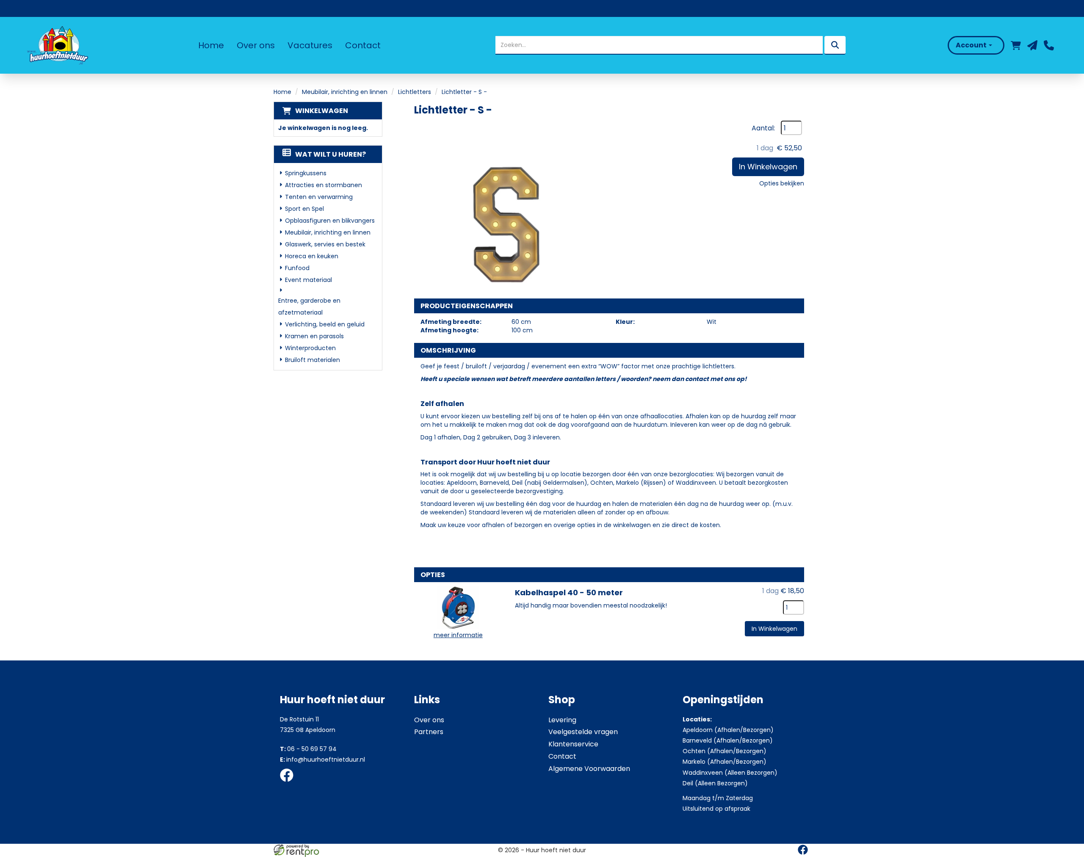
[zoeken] (835, 45)
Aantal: (763, 128)
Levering (562, 720)
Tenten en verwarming (319, 197)
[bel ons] (1049, 45)
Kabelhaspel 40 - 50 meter (569, 592)
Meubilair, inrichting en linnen (344, 92)
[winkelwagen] (1016, 45)
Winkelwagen (321, 111)
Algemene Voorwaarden (589, 768)
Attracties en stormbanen (323, 185)
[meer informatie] (458, 607)
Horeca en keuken (311, 256)
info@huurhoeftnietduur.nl (322, 759)
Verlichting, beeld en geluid (325, 324)
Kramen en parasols (314, 336)
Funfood (297, 268)
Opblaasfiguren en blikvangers (330, 220)
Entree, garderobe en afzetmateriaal (309, 306)
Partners (428, 732)
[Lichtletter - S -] (498, 205)
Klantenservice (573, 744)
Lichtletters (414, 92)
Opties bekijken (781, 183)
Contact (363, 45)
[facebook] (289, 783)
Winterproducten (310, 348)
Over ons (256, 45)
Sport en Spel (304, 208)
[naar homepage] (56, 45)
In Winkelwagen (768, 166)
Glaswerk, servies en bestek (325, 244)
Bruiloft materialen (312, 360)
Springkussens (305, 173)
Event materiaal (308, 280)
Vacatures (310, 45)
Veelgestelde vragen (583, 732)
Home (211, 45)
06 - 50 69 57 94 (308, 749)
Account (972, 45)
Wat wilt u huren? (330, 154)
